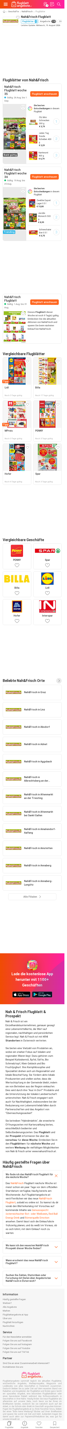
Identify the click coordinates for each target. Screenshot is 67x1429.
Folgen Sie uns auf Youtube (16, 1348)
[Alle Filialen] (59, 680)
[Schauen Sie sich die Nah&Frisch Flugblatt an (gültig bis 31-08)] (14, 326)
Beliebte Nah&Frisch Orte (24, 680)
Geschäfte (13, 11)
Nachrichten (9, 1326)
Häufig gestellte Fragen (14, 1299)
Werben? (7, 1303)
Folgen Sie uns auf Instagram (17, 1344)
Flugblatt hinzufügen (13, 1322)
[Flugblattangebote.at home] (21, 4)
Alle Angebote (10, 1307)
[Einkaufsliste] (52, 4)
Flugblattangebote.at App (15, 1314)
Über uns (7, 1318)
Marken (6, 1310)
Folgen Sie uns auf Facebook (17, 1340)
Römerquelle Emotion (37, 1217)
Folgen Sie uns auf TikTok (16, 1352)
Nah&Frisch (27, 11)
